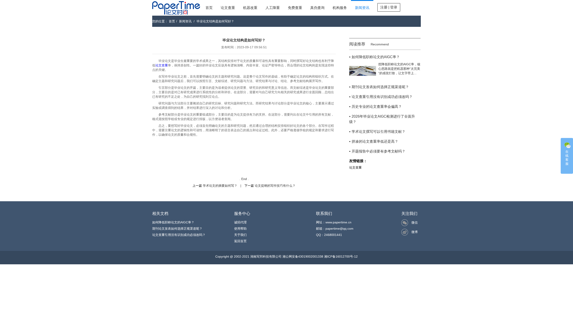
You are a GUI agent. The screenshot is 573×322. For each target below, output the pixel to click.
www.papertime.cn (338, 222)
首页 (209, 8)
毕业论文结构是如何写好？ (215, 21)
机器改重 (250, 8)
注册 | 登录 (388, 7)
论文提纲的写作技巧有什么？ (275, 185)
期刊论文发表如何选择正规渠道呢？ (177, 228)
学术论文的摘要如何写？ (220, 185)
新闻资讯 (362, 8)
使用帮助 (240, 228)
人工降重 (272, 8)
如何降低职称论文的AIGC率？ (173, 222)
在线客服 (567, 157)
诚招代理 (240, 222)
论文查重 (228, 8)
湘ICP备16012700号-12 (341, 256)
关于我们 (240, 235)
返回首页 (240, 241)
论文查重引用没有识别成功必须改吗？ (178, 235)
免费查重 (295, 8)
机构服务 (340, 8)
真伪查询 (317, 8)
